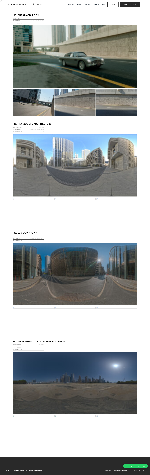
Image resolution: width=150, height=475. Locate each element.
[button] (135, 466)
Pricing (79, 5)
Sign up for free (130, 5)
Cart (103, 5)
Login (113, 5)
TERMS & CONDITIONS (121, 470)
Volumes (71, 5)
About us (88, 5)
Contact (96, 5)
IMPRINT (108, 470)
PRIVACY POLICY (138, 470)
